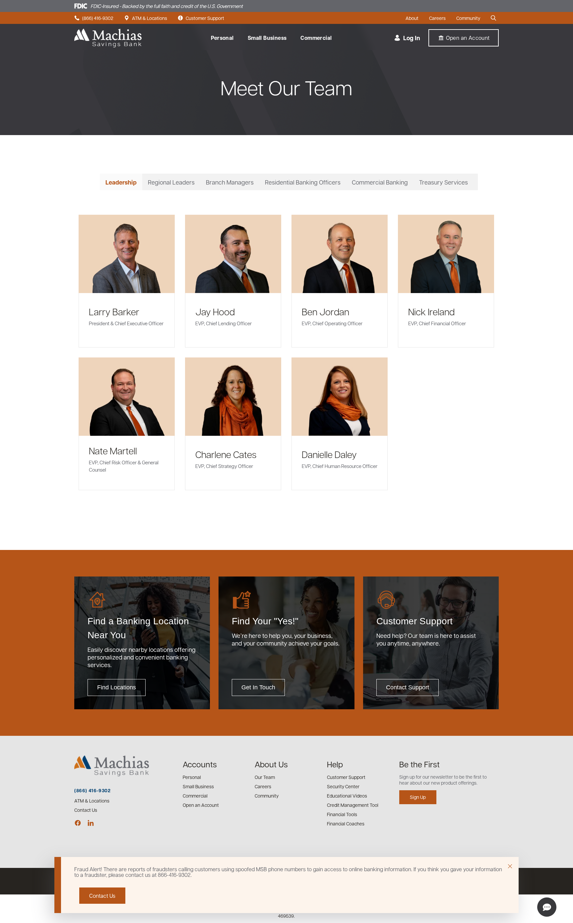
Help (335, 764)
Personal (222, 37)
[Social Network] (77, 822)
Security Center (343, 786)
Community (468, 18)
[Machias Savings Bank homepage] (108, 38)
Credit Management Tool (352, 805)
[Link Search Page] (495, 18)
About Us (271, 764)
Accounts (200, 764)
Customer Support (201, 18)
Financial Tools (342, 814)
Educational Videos (347, 796)
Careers (437, 18)
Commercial (316, 37)
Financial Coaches (345, 823)
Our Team (265, 777)
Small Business (267, 37)
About (412, 18)
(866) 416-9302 (93, 18)
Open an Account (201, 805)
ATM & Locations (145, 18)
